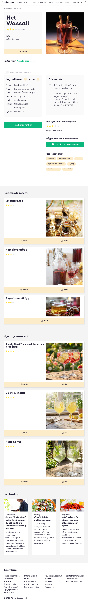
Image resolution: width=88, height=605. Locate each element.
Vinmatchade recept (38, 2)
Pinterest (49, 581)
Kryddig (71, 163)
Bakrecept (8, 581)
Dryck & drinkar (10, 584)
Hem (5, 8)
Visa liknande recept (25, 61)
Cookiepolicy (30, 581)
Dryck (51, 2)
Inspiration (59, 2)
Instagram (49, 584)
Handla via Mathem (23, 125)
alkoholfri (51, 158)
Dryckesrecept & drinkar (56, 163)
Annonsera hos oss (74, 581)
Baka (26, 2)
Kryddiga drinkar (53, 169)
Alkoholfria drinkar (65, 158)
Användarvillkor (31, 584)
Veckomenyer (77, 2)
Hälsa (67, 2)
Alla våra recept (11, 587)
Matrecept (8, 579)
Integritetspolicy (31, 587)
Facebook (49, 587)
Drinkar (78, 158)
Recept (19, 2)
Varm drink (67, 169)
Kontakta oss (72, 579)
